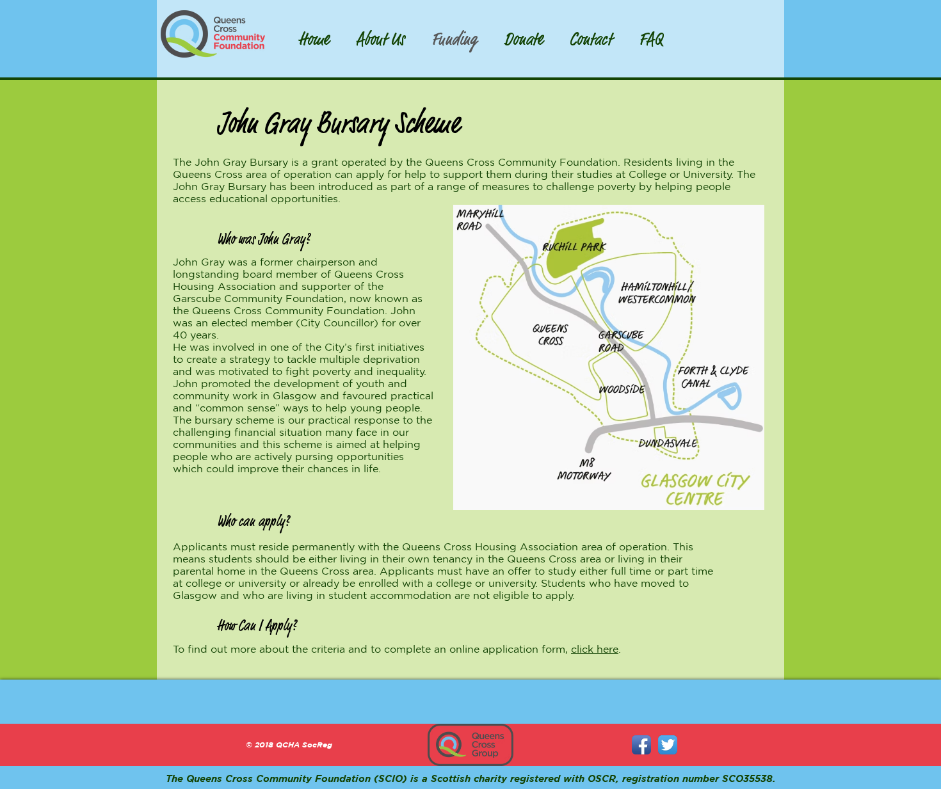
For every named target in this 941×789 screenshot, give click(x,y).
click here (594, 649)
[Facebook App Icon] (641, 744)
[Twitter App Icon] (667, 744)
